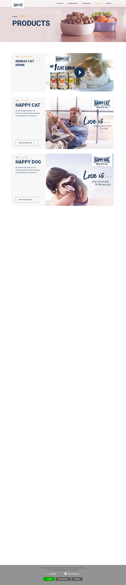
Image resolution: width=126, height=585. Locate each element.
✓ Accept (49, 579)
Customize (63, 583)
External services (73, 574)
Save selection (63, 579)
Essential (52, 574)
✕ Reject (77, 579)
